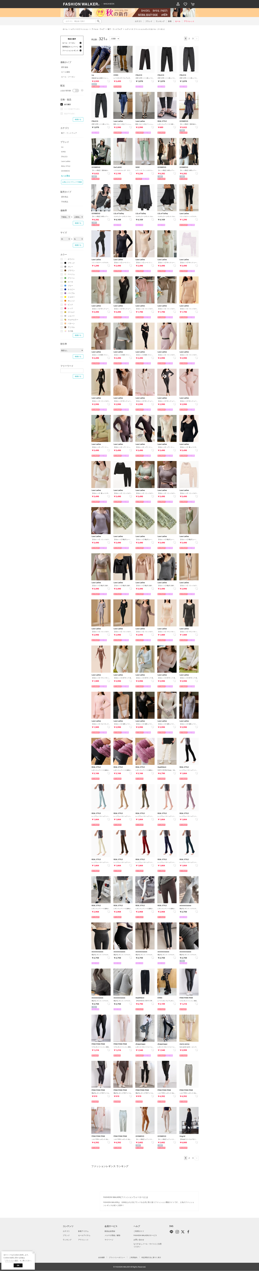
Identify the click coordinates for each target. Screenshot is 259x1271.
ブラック (71, 263)
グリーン (71, 278)
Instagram (177, 1232)
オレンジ (71, 301)
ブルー (70, 285)
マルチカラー (73, 319)
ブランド (66, 1235)
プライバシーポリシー (117, 1257)
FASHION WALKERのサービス (145, 1235)
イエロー (71, 297)
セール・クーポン (68, 77)
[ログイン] (178, 4)
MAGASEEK (109, 4)
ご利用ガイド (139, 1231)
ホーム (65, 29)
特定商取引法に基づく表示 (151, 1257)
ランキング (67, 1239)
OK (18, 1265)
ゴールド (71, 312)
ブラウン (71, 270)
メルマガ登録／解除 (112, 1235)
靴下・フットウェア (115, 29)
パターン (71, 323)
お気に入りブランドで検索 (72, 182)
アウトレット (83, 1239)
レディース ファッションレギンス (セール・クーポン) (144, 29)
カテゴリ (66, 1231)
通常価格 (64, 67)
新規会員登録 (110, 1231)
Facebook (188, 1232)
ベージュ (71, 274)
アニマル (71, 327)
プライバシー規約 (11, 1260)
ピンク (70, 304)
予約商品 (64, 201)
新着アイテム (83, 1231)
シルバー (71, 316)
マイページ (109, 1239)
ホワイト (71, 259)
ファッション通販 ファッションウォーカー (81, 4)
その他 (70, 331)
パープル (71, 293)
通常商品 (64, 197)
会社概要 (101, 1257)
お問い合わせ (139, 1239)
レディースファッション (79, 29)
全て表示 (67, 104)
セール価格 (65, 72)
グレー (70, 266)
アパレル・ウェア (98, 29)
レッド (70, 308)
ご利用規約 (133, 1257)
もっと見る (65, 175)
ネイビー (71, 289)
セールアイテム (84, 1235)
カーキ (70, 282)
